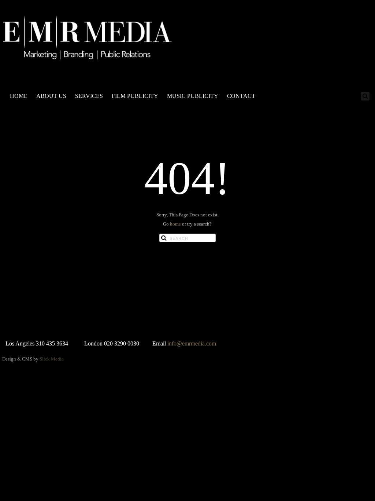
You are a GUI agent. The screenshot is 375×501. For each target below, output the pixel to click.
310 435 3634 (52, 343)
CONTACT (241, 96)
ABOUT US (51, 96)
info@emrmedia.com (191, 343)
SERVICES (89, 96)
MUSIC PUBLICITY (192, 96)
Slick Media (52, 359)
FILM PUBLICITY (135, 96)
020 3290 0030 (121, 343)
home (175, 224)
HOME (18, 96)
